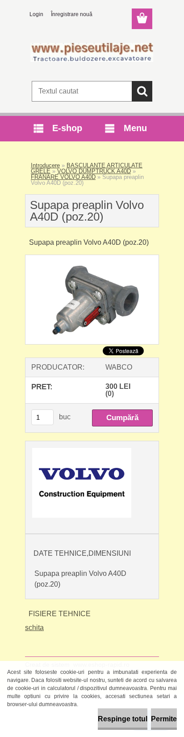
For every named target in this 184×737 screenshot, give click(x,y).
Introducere (45, 165)
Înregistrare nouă (71, 14)
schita (34, 627)
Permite (164, 719)
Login (36, 14)
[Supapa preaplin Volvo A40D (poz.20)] (92, 258)
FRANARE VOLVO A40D (63, 177)
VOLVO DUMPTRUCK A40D (94, 171)
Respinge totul (122, 719)
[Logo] (91, 52)
